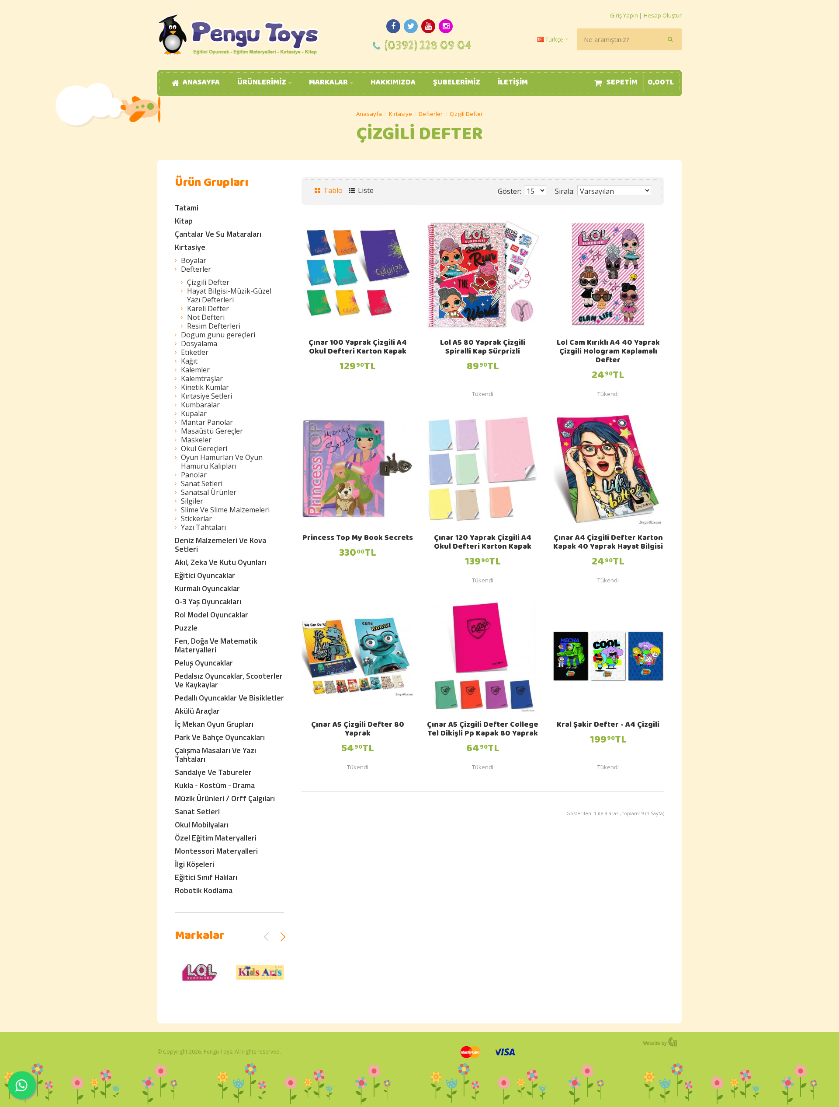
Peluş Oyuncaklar (204, 663)
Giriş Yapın (624, 15)
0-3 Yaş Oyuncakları (208, 601)
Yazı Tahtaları (203, 527)
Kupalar (194, 413)
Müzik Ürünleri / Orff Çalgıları (225, 798)
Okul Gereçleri (204, 448)
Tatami (186, 208)
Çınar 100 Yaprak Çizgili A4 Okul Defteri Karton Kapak (358, 348)
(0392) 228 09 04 (428, 46)
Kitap (184, 221)
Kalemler (195, 370)
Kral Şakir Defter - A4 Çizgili (608, 725)
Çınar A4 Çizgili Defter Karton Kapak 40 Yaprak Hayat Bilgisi (608, 543)
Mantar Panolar (207, 422)
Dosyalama (199, 343)
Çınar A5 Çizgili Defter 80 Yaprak (357, 730)
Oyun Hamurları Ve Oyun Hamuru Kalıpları (222, 461)
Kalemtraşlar (202, 378)
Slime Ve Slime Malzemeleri (225, 510)
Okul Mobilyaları (202, 824)
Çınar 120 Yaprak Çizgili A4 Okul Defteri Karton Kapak (482, 543)
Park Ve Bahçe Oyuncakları (220, 737)
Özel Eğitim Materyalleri (216, 838)
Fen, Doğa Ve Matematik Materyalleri (216, 645)
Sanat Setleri (201, 483)
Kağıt (189, 361)
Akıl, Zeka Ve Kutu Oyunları (220, 562)
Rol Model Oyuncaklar (211, 614)
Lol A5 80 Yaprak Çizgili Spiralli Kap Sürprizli (482, 348)
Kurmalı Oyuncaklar (207, 588)
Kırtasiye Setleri (206, 396)
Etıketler (194, 352)
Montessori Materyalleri (216, 851)
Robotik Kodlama (203, 890)
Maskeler (196, 440)
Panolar (194, 475)
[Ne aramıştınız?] (671, 39)
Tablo (332, 190)
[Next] (282, 936)
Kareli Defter (208, 308)
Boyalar (193, 260)
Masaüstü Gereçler (212, 431)
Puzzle (186, 628)
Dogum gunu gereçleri (218, 335)
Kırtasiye (400, 114)
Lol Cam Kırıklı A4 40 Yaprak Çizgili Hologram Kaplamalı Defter (608, 352)
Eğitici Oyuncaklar (205, 575)
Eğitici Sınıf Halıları (206, 877)
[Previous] (266, 936)
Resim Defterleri (213, 326)
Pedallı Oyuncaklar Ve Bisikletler (229, 698)
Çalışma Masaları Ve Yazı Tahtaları (215, 754)
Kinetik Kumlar (205, 387)
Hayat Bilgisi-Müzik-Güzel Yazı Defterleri (229, 295)
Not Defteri (206, 317)
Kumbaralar (200, 405)
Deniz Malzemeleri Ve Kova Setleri (220, 544)
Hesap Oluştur (663, 15)
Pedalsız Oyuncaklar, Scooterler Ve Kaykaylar (229, 680)
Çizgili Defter (466, 114)
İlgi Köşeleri (194, 864)
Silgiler (192, 501)
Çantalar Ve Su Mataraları (218, 234)
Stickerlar (196, 518)
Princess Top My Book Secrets (357, 538)
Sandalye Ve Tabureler (213, 772)
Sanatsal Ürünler (208, 492)
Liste (365, 190)
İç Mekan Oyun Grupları (214, 724)
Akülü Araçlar (197, 711)
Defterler (431, 114)
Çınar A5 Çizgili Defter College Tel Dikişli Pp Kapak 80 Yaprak (482, 730)
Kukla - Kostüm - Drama (215, 785)
